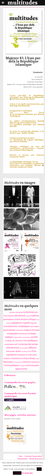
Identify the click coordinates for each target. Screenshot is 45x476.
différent (33, 347)
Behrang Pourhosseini (34, 97)
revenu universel (16, 312)
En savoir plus (27, 473)
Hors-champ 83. (37, 79)
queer (18, 351)
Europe (35, 330)
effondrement (12, 347)
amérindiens (9, 344)
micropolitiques (30, 340)
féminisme (23, 334)
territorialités (24, 348)
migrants (33, 323)
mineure (26, 362)
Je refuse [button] (17, 473)
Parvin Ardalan (20, 141)
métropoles (10, 351)
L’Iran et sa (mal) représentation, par (27, 104)
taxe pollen (34, 326)
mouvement (18, 362)
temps (35, 344)
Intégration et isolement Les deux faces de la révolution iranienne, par (27, 112)
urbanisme (35, 362)
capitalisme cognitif (20, 323)
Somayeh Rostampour (23, 150)
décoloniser (20, 315)
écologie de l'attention (14, 341)
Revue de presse (35, 459)
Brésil (32, 358)
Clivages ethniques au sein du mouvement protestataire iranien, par (27, 148)
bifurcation (8, 362)
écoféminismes (30, 312)
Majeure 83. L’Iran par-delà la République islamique (25, 84)
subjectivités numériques (21, 337)
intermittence (9, 316)
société (34, 337)
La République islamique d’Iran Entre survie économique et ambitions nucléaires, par (27, 163)
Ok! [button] (39, 469)
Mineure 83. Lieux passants (33, 87)
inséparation (13, 333)
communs (19, 330)
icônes (25, 358)
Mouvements (22, 459)
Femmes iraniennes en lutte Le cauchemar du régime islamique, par (27, 140)
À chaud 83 (39, 77)
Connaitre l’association (33, 456)
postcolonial (9, 330)
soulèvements (26, 351)
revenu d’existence (13, 358)
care (37, 358)
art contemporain (23, 344)
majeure (27, 330)
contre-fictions (21, 319)
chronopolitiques (12, 365)
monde (22, 365)
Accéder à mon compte (12, 419)
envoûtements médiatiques (17, 326)
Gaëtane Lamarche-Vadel (23, 99)
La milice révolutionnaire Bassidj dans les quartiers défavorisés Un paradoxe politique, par (27, 123)
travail (28, 316)
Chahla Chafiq (27, 133)
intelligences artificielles (27, 355)
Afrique (32, 319)
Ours (20, 456)
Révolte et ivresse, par (23, 155)
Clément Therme (33, 165)
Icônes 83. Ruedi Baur (35, 82)
